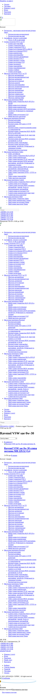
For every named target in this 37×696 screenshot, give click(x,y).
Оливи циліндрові (14, 71)
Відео (6, 10)
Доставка (7, 6)
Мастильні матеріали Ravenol (14, 118)
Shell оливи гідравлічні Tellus (18, 198)
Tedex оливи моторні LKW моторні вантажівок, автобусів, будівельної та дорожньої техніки (21, 163)
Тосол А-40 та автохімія (16, 40)
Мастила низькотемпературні (18, 86)
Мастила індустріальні (16, 81)
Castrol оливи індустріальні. (18, 184)
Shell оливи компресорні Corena (19, 200)
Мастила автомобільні (16, 75)
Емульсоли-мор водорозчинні (18, 34)
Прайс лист (8, 660)
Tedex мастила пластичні (17, 178)
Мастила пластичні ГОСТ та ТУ (15, 73)
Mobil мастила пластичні (17, 116)
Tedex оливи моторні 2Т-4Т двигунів (21, 159)
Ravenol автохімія (14, 120)
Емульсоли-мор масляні (16, 36)
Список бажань (9, 667)
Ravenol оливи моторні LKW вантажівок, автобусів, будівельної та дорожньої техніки (21, 146)
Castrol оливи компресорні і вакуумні (21, 193)
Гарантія (7, 669)
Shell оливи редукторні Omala (18, 202)
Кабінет (7, 665)
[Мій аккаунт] (1, 229)
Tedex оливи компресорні (17, 157)
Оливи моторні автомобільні (18, 57)
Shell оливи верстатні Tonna (18, 204)
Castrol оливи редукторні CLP (18, 191)
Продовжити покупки (20, 689)
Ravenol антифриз (14, 122)
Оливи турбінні (13, 70)
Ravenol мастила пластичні (17, 150)
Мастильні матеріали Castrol (14, 180)
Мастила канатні (14, 83)
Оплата (6, 4)
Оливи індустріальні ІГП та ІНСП (20, 49)
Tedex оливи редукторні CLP (18, 170)
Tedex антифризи (14, 154)
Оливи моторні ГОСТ (16, 58)
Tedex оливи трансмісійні (17, 176)
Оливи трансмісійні (15, 66)
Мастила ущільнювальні (16, 96)
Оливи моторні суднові (16, 60)
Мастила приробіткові (16, 90)
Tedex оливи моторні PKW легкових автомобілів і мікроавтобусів (21, 168)
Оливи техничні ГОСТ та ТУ (14, 42)
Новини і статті (9, 8)
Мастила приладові (15, 88)
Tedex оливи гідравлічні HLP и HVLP (21, 155)
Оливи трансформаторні (16, 68)
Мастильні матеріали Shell (13, 197)
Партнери (7, 12)
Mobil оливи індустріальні (17, 105)
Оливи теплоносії (14, 64)
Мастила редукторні (15, 92)
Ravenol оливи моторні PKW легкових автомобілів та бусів (21, 140)
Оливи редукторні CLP (16, 62)
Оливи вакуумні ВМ (15, 43)
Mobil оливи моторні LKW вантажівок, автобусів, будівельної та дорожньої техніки (22, 111)
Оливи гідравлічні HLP (16, 45)
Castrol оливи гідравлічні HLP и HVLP (21, 182)
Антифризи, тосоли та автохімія (15, 38)
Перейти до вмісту (6, 1)
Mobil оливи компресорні (17, 107)
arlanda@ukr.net (5, 651)
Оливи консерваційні (15, 55)
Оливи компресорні (15, 53)
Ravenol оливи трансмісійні (18, 142)
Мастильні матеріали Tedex (13, 152)
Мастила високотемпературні (18, 77)
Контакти (7, 14)
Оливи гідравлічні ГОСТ (17, 47)
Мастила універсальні (16, 94)
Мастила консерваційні (16, 85)
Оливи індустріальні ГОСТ (17, 51)
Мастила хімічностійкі (16, 98)
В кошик (14, 455)
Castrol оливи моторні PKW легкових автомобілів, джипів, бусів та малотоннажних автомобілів (21, 187)
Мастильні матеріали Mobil (13, 99)
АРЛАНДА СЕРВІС (7, 426)
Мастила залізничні (15, 79)
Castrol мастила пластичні (17, 195)
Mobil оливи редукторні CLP (18, 114)
